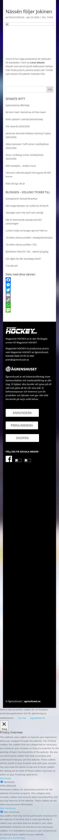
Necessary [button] (5, 778)
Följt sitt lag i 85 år (15, 183)
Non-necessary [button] (8, 808)
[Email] (29, 294)
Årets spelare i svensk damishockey (24, 119)
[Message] (29, 310)
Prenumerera (22, 425)
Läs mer (22, 717)
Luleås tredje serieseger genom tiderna (26, 230)
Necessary (9, 781)
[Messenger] (29, 284)
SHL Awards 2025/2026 (18, 126)
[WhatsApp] (29, 305)
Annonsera (22, 413)
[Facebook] (29, 279)
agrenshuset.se (32, 701)
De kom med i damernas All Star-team (26, 112)
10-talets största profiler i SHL (21, 244)
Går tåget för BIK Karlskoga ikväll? (23, 258)
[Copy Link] (29, 299)
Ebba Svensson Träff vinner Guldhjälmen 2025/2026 (27, 146)
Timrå (50, 17)
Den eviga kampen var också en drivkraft (27, 205)
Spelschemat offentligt (17, 105)
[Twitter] (29, 289)
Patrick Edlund (16, 17)
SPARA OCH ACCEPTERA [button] (12, 838)
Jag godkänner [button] (37, 717)
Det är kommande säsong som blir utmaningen (24, 221)
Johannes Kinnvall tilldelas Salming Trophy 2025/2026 (28, 135)
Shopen (22, 438)
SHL (44, 17)
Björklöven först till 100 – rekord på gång (27, 251)
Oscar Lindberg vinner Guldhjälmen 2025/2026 (25, 156)
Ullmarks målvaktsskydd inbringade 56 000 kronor (28, 174)
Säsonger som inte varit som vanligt (24, 212)
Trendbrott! (12, 265)
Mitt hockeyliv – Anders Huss (21, 165)
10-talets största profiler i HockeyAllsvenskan (29, 237)
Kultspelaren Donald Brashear (22, 198)
